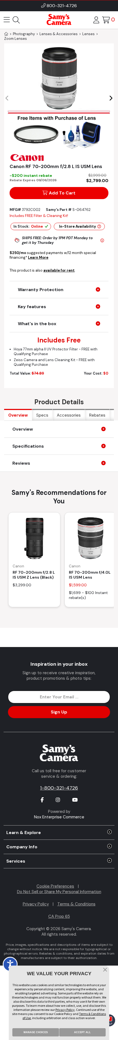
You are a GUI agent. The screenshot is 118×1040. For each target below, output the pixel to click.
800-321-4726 (62, 6)
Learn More (38, 257)
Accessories (69, 415)
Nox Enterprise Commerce (59, 817)
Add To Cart (62, 193)
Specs (42, 415)
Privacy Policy (36, 904)
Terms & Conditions (76, 904)
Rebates (97, 415)
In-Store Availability (77, 226)
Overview (18, 415)
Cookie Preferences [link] (55, 886)
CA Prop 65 (59, 916)
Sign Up (59, 712)
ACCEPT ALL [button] (82, 1032)
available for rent (59, 270)
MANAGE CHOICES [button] (36, 1032)
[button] (111, 98)
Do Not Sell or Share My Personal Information (59, 891)
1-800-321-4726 (59, 788)
